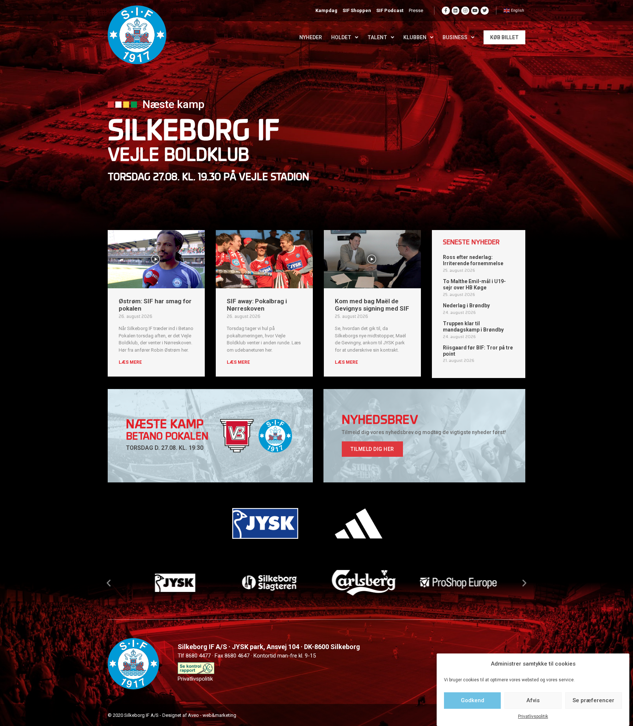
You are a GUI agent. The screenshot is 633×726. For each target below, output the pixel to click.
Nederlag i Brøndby (466, 305)
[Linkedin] (456, 11)
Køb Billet (504, 37)
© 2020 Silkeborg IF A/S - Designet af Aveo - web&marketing (172, 715)
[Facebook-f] (446, 11)
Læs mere (130, 362)
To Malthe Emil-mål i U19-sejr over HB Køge (474, 284)
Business (455, 37)
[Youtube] (475, 11)
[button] (372, 449)
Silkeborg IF (194, 132)
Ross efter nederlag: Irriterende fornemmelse (473, 260)
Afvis (533, 700)
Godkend (472, 700)
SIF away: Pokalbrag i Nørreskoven (257, 304)
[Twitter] (485, 11)
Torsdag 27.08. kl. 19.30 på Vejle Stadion (208, 178)
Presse (416, 10)
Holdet (341, 37)
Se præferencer (593, 700)
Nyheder (310, 37)
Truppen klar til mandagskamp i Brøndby (473, 327)
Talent (377, 37)
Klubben (414, 37)
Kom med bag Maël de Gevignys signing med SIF (372, 304)
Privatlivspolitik (533, 716)
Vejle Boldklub (178, 156)
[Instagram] (465, 11)
